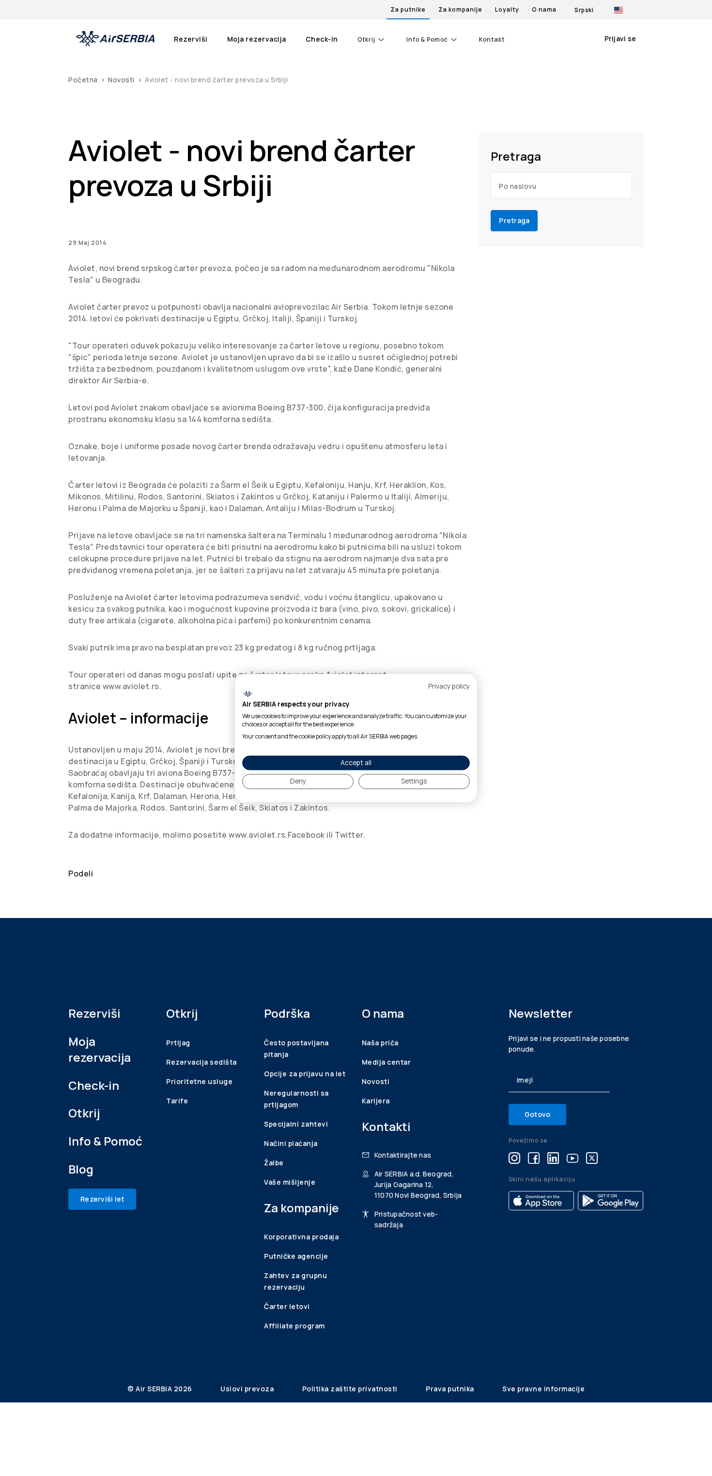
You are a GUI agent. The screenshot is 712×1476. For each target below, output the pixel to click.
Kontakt (492, 40)
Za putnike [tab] (408, 9)
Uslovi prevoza (248, 1388)
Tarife (177, 1100)
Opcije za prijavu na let (304, 1073)
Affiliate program (294, 1325)
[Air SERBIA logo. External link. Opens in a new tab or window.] (247, 694)
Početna (83, 79)
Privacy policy (449, 686)
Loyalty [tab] (507, 9)
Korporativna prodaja (301, 1236)
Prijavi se (620, 38)
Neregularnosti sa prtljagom (296, 1098)
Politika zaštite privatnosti (351, 1388)
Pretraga (514, 220)
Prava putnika (451, 1388)
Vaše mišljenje (289, 1182)
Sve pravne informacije (543, 1388)
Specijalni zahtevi (296, 1124)
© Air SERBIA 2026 (160, 1388)
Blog (80, 1169)
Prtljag (178, 1042)
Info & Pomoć (427, 40)
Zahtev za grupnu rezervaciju (295, 1281)
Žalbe (274, 1162)
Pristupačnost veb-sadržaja (406, 1219)
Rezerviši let (102, 1199)
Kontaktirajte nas (402, 1155)
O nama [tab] (544, 9)
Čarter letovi (287, 1306)
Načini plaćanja (291, 1143)
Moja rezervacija (256, 39)
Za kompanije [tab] (460, 9)
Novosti (121, 79)
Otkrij (366, 40)
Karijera (376, 1100)
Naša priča (380, 1042)
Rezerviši (191, 39)
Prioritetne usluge (199, 1081)
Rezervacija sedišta (201, 1062)
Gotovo (538, 1114)
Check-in (322, 39)
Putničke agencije (296, 1256)
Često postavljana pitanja (296, 1048)
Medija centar (386, 1062)
